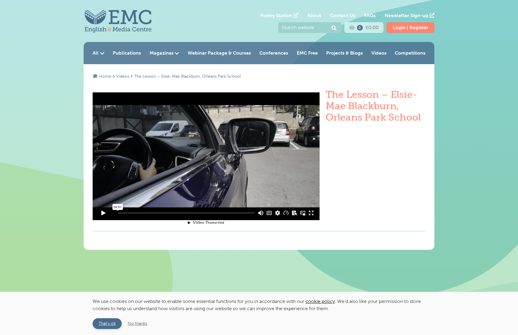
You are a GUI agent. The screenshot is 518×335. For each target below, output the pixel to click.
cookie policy (320, 301)
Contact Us (342, 15)
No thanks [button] (137, 323)
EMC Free (307, 53)
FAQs (370, 15)
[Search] (333, 28)
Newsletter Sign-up (407, 15)
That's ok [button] (107, 323)
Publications (127, 53)
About (314, 15)
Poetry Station (276, 15)
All (96, 53)
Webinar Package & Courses (219, 53)
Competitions (410, 53)
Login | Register (410, 27)
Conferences (273, 53)
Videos (378, 53)
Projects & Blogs (344, 53)
